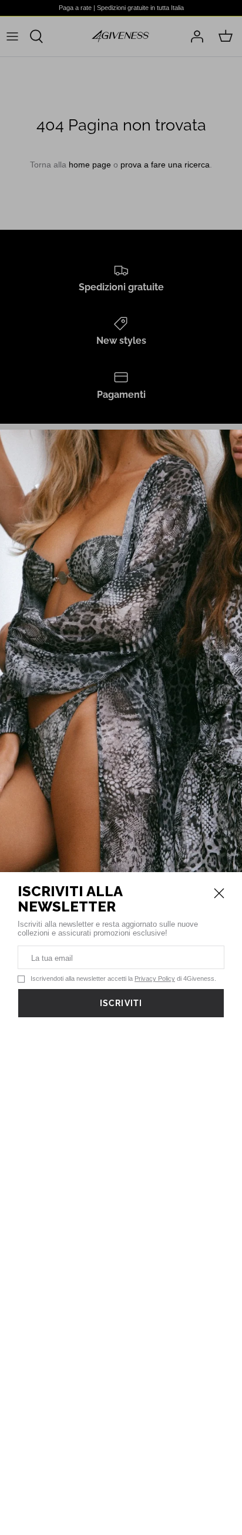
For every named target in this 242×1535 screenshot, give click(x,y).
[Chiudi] (219, 893)
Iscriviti (121, 1003)
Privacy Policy (155, 978)
